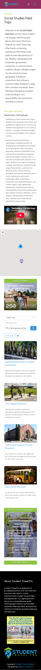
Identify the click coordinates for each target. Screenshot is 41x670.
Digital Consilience (25, 666)
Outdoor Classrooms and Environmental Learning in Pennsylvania (20, 522)
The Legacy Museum (15, 403)
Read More (20, 549)
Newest (9, 336)
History (8, 358)
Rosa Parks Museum (15, 486)
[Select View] (17, 336)
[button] (21, 261)
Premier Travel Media (24, 664)
